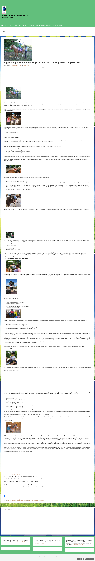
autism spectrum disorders (12, 500)
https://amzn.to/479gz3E (39, 543)
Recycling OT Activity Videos (46, 25)
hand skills (25, 500)
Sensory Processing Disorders (27, 499)
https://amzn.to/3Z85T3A (21, 541)
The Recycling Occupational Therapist (15, 15)
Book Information (18, 25)
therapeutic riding (42, 500)
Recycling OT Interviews (57, 25)
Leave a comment (26, 65)
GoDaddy (31, 558)
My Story (12, 25)
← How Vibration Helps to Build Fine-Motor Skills (10, 504)
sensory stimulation (36, 500)
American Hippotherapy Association (14, 474)
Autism (8, 499)
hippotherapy (20, 499)
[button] (5, 496)
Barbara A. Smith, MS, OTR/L (16, 65)
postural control (30, 500)
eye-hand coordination (20, 500)
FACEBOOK (25, 25)
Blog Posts (7, 25)
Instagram (38, 25)
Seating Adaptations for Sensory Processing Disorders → (83, 504)
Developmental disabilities (14, 499)
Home (2, 25)
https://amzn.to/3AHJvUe (78, 544)
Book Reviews (31, 25)
